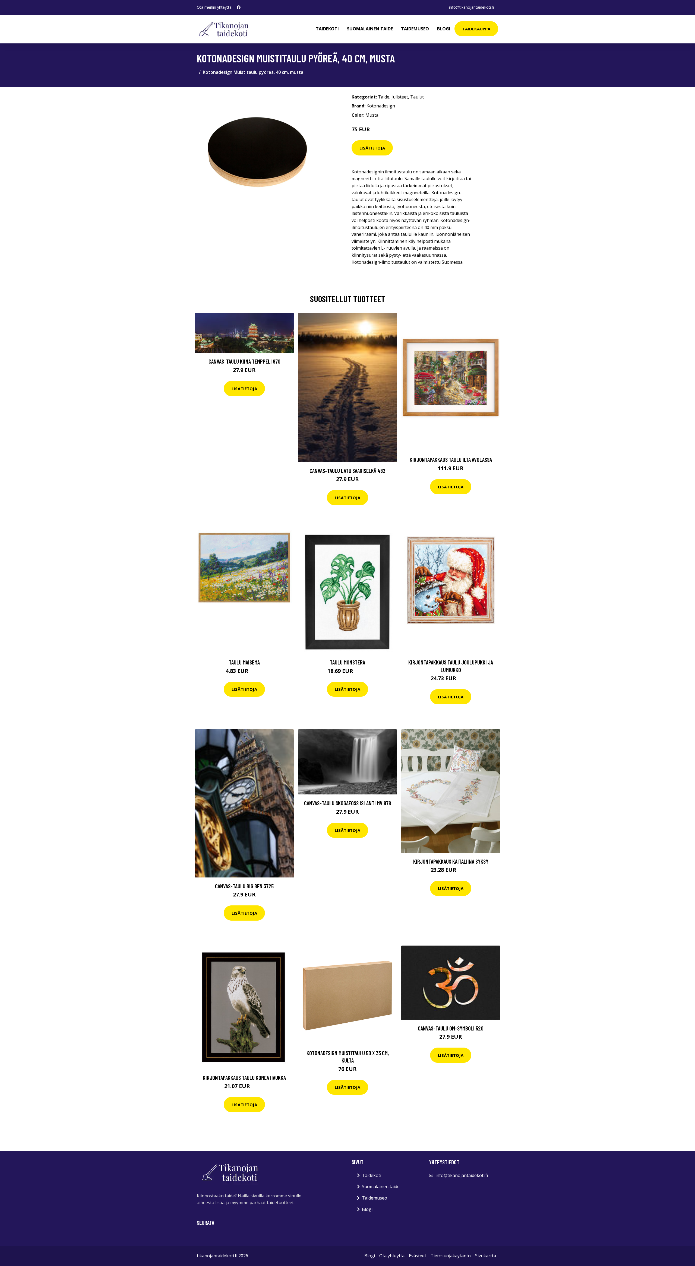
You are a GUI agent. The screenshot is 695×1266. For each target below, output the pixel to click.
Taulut (417, 97)
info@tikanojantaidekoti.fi (471, 7)
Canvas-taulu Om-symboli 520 (451, 1028)
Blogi (443, 29)
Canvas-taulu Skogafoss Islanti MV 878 (347, 803)
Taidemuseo (415, 29)
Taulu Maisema (244, 662)
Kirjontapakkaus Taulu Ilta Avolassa (451, 459)
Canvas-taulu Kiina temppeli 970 (244, 361)
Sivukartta (485, 1256)
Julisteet (399, 97)
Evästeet (417, 1256)
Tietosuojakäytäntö (451, 1256)
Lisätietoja (372, 148)
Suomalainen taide (370, 29)
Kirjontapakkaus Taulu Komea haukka (244, 1077)
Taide (383, 97)
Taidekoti (327, 29)
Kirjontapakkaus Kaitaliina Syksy (450, 861)
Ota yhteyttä (392, 1256)
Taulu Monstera (347, 662)
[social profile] (239, 7)
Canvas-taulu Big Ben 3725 (244, 886)
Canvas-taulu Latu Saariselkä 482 (347, 470)
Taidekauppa (476, 28)
